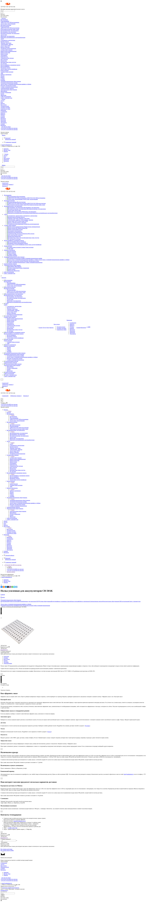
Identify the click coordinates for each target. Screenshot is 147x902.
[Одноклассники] (4, 587)
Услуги (2, 864)
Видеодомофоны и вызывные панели (19, 475)
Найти (2, 895)
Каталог (9, 412)
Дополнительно (8, 663)
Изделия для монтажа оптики (25, 605)
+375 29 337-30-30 (5, 126)
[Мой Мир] (6, 587)
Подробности (4, 649)
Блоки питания (14, 484)
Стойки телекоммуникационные (41, 605)
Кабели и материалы (15, 490)
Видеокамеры (13, 416)
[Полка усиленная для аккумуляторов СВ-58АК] (18, 644)
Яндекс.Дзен (7, 150)
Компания (9, 537)
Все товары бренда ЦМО (7, 850)
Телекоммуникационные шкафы (9, 605)
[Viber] (10, 587)
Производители (5, 867)
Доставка (6, 662)
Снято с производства (134, 601)
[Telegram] (16, 587)
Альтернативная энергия (96, 601)
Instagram (6, 148)
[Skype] (14, 587)
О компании (4, 863)
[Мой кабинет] (1, 381)
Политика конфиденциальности (10, 887)
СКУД (11, 444)
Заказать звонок (11, 571)
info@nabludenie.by (129, 774)
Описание (6, 656)
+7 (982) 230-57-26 (12, 828)
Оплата (6, 660)
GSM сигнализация (124, 601)
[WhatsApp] (12, 587)
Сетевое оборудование (16, 457)
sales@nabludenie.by (7, 144)
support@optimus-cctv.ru (19, 821)
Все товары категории (6, 849)
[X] (8, 587)
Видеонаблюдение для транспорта (19, 433)
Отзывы (6, 658)
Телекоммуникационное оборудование (20, 500)
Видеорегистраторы (15, 424)
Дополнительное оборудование (18, 511)
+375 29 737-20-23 (9, 129)
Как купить (10, 529)
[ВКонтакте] (1, 587)
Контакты (3, 869)
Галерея (3, 868)
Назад (9, 411)
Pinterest (6, 151)
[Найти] (2, 13)
